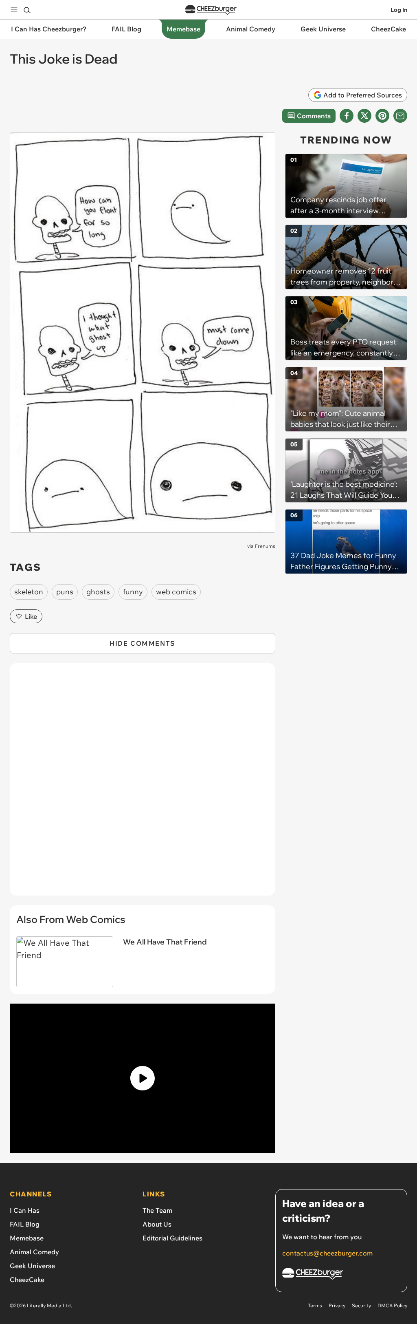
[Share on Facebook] (346, 116)
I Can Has (25, 1210)
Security (361, 1305)
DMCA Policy (392, 1305)
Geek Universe (32, 1266)
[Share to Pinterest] (382, 116)
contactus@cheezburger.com (327, 1253)
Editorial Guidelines (172, 1238)
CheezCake (27, 1279)
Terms (315, 1305)
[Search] (27, 9)
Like (31, 616)
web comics (176, 591)
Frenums (265, 546)
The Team (157, 1210)
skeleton (28, 591)
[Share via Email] (400, 116)
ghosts (98, 591)
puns (64, 591)
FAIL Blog (25, 1224)
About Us (157, 1224)
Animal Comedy (34, 1252)
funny (133, 591)
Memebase (27, 1238)
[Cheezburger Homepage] (210, 10)
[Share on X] (364, 116)
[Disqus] (142, 784)
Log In (399, 9)
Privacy (337, 1305)
